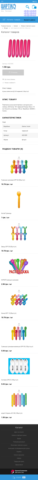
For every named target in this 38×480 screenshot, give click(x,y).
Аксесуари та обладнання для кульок (19, 448)
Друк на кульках (19, 432)
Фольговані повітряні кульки (19, 445)
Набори (19, 458)
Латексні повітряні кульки (19, 435)
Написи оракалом (19, 455)
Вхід (2, 11)
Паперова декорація (19, 442)
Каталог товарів (13, 20)
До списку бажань (10, 79)
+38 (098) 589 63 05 (30, 15)
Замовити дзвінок (29, 20)
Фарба (19, 438)
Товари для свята (19, 461)
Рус (36, 1)
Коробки (19, 451)
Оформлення (19, 464)
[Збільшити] (19, 48)
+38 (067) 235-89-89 (30, 11)
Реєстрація (8, 11)
